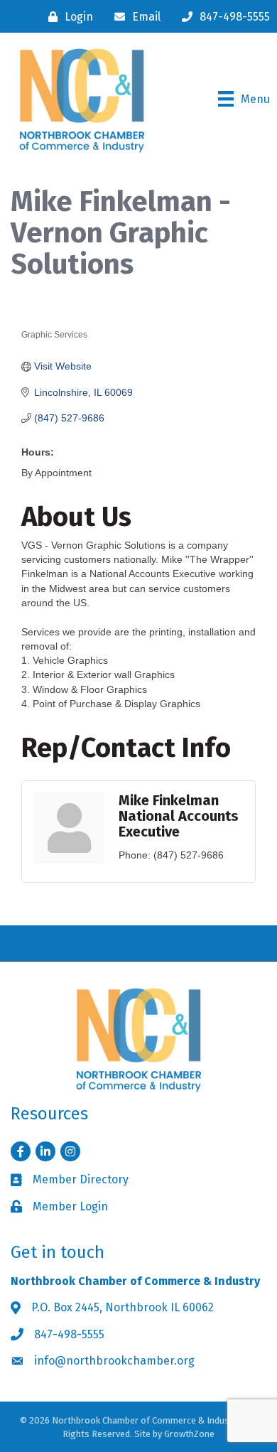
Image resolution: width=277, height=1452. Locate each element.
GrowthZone (189, 1434)
